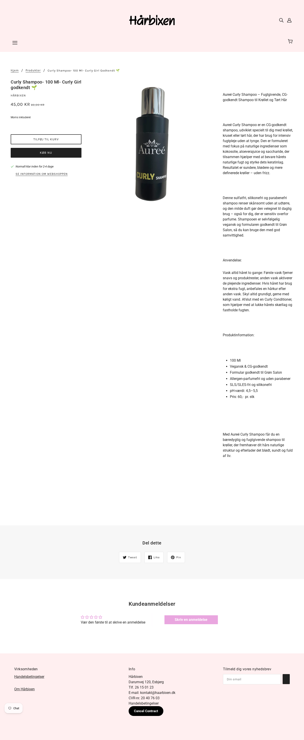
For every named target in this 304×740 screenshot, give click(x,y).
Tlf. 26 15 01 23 (141, 687)
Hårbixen (18, 95)
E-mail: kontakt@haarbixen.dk (152, 693)
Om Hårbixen (24, 689)
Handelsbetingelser (29, 677)
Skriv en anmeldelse (191, 620)
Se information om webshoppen (42, 173)
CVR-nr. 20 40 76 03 (144, 698)
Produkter (33, 70)
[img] (281, 20)
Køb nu (46, 153)
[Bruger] (289, 20)
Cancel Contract (146, 711)
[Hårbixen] (152, 20)
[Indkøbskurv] (291, 42)
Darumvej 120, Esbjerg (146, 682)
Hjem (15, 70)
